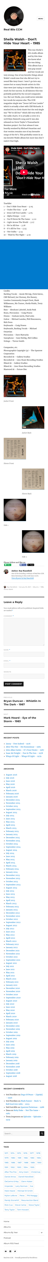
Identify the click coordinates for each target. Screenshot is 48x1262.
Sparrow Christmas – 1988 (32, 1107)
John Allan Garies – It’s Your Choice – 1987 (25, 750)
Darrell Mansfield (25, 1177)
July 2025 (10, 815)
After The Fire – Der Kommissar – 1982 (23, 747)
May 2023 (10, 897)
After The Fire (11, 1172)
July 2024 (10, 853)
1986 (13, 1163)
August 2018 (11, 1076)
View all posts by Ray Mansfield (22, 578)
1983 (32, 1158)
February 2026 (12, 793)
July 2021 (10, 966)
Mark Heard (10, 1191)
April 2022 (10, 938)
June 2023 (10, 894)
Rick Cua (9, 1205)
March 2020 (11, 1016)
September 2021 (13, 960)
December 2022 (13, 913)
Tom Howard (23, 1210)
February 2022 (12, 944)
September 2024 (13, 847)
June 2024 (10, 856)
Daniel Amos (10, 1177)
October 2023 (12, 881)
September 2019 (13, 1035)
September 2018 (13, 1073)
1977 (32, 1153)
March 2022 (11, 941)
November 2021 (13, 954)
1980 (13, 1158)
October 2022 (12, 919)
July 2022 (10, 928)
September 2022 (13, 922)
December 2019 (13, 1026)
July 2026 (10, 778)
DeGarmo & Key (12, 1181)
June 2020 (10, 1007)
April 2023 (10, 900)
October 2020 (12, 994)
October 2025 (12, 806)
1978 (38, 1153)
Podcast (7, 1238)
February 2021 (12, 982)
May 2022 (10, 935)
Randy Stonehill (12, 1200)
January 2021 (11, 985)
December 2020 (13, 988)
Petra (22, 1196)
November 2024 (13, 841)
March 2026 (11, 790)
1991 (6, 1167)
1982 (26, 1158)
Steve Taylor (34, 1205)
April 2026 (10, 787)
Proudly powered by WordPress (26, 1258)
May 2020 (10, 1010)
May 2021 (10, 972)
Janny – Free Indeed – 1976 (18, 744)
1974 (13, 1153)
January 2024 (12, 872)
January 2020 (12, 1023)
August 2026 (11, 775)
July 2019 (10, 1041)
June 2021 (10, 969)
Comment (9, 616)
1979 (6, 1158)
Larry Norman (21, 1186)
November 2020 (13, 991)
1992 (13, 1167)
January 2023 (12, 910)
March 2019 (11, 1054)
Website (7, 672)
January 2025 (12, 834)
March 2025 (11, 828)
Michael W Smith (25, 1191)
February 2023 (12, 906)
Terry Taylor (10, 1210)
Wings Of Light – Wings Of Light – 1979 (23, 756)
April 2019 (10, 1051)
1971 (6, 1153)
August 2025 (11, 812)
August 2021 (11, 963)
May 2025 (10, 822)
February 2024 (12, 869)
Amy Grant (24, 1172)
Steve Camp (20, 1205)
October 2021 (12, 957)
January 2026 (12, 797)
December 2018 (12, 1063)
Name (7, 650)
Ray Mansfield (12, 587)
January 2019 (11, 1060)
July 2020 (10, 1004)
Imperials (9, 1186)
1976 (25, 1153)
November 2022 (13, 916)
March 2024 (11, 866)
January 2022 (12, 947)
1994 (26, 1167)
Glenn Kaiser (26, 1181)
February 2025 (12, 831)
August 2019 (11, 1038)
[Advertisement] (24, 264)
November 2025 (13, 803)
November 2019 (13, 1029)
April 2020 (10, 1013)
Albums (36, 587)
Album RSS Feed (11, 1243)
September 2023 (13, 884)
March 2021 (11, 979)
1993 (19, 1167)
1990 (39, 1163)
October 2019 (12, 1032)
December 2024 (13, 837)
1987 (20, 1163)
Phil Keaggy (32, 1196)
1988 (26, 1163)
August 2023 (11, 888)
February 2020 (12, 1019)
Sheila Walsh (8, 589)
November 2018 (13, 1067)
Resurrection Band (29, 1200)
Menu (40, 19)
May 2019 (10, 1048)
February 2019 (12, 1057)
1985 (42, 587)
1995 (32, 1167)
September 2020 (13, 998)
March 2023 (11, 903)
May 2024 (10, 859)
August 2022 (11, 925)
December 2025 (13, 800)
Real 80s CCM (13, 29)
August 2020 (11, 1001)
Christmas (35, 1172)
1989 (33, 1163)
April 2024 (10, 863)
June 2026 (10, 781)
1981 (19, 1158)
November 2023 (13, 878)
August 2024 (11, 850)
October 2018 (12, 1070)
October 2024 (12, 844)
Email (7, 661)
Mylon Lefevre (11, 1196)
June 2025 (10, 819)
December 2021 (12, 950)
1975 (19, 1153)
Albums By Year (11, 1232)
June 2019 (10, 1045)
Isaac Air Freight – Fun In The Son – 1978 (24, 753)
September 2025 (13, 809)
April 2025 (10, 825)
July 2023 (10, 891)
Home (6, 1221)
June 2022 (10, 932)
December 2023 (13, 875)
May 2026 (10, 784)
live (31, 1186)
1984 (39, 1158)
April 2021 (10, 976)
